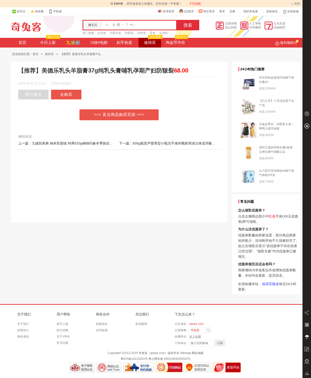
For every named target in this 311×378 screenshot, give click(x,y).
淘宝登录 (209, 11)
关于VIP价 (63, 336)
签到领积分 (288, 43)
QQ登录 (189, 11)
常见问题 (62, 343)
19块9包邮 (99, 42)
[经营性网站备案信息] (197, 367)
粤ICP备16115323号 (134, 359)
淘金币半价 (176, 41)
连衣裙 (101, 33)
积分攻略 (62, 330)
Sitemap (185, 353)
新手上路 (62, 324)
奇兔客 (26, 27)
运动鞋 (163, 33)
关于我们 (23, 324)
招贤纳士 (23, 330)
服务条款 (23, 336)
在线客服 (293, 11)
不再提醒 (195, 3)
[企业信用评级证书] (108, 367)
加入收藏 (195, 336)
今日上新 (49, 41)
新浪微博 (141, 324)
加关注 (21, 11)
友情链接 (102, 330)
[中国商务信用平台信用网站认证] (82, 367)
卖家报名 (272, 11)
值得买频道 (270, 284)
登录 (222, 11)
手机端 (57, 11)
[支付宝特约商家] (138, 367)
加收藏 (39, 11)
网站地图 (197, 353)
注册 (232, 11)
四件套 (141, 33)
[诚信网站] (227, 367)
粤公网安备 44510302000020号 (169, 359)
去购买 (66, 94)
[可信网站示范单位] (169, 367)
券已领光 (33, 94)
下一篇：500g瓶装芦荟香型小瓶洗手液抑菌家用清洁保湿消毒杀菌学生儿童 (175, 143)
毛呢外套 (115, 33)
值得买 (152, 41)
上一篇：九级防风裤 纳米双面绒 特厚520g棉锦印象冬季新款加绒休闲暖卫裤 (75, 143)
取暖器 (129, 33)
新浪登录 (168, 11)
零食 (153, 33)
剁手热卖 (124, 42)
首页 (22, 42)
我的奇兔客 (250, 11)
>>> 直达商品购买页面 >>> (119, 115)
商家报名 (102, 324)
